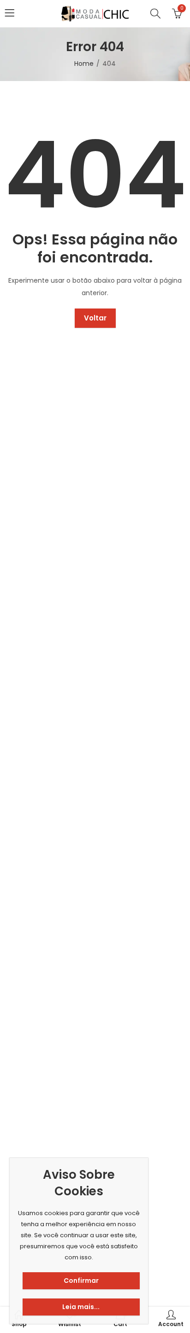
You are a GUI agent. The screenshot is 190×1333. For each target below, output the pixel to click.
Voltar (95, 318)
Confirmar (81, 1280)
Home (84, 63)
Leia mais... (81, 1306)
